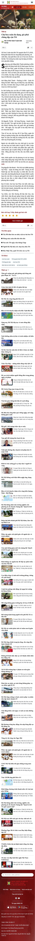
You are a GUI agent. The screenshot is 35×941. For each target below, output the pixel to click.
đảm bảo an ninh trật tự (8, 265)
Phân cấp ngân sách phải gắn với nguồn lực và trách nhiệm (16, 535)
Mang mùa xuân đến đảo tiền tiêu (14, 238)
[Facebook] (16, 898)
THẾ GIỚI (31, 7)
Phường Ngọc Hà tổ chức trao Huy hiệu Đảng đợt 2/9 (16, 831)
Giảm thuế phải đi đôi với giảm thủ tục (14, 287)
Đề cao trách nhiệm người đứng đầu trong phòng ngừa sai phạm (17, 376)
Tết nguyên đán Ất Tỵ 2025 (19, 259)
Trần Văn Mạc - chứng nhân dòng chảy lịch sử (16, 363)
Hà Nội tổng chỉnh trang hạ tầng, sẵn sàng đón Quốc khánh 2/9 (16, 643)
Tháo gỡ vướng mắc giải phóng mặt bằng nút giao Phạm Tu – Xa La (16, 274)
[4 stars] (13, 215)
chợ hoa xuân (5, 259)
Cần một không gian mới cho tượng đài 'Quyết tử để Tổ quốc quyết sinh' (16, 549)
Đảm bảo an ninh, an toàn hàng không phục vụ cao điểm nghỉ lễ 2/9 (16, 684)
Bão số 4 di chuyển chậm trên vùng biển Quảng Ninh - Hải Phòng (17, 492)
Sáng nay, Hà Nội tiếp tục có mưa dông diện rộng (15, 323)
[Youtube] (19, 898)
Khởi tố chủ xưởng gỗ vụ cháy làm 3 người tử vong (16, 464)
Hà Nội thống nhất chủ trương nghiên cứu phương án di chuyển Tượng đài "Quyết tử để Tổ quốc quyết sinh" (16, 507)
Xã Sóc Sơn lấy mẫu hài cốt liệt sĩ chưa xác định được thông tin (17, 351)
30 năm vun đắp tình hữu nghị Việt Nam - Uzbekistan (15, 859)
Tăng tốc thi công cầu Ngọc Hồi (11, 738)
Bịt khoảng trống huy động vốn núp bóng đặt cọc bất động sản (17, 725)
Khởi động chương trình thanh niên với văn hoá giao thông (17, 790)
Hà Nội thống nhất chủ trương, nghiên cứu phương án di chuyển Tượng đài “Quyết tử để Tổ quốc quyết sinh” (16, 805)
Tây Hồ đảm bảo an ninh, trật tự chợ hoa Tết (18, 234)
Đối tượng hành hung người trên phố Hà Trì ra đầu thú (16, 615)
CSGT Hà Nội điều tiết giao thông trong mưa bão (16, 764)
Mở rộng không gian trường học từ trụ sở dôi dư (17, 603)
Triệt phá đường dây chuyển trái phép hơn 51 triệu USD (16, 451)
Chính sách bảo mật (27, 889)
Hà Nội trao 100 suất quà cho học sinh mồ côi (16, 818)
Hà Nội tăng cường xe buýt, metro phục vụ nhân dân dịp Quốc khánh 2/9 (17, 698)
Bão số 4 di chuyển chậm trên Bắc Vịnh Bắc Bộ (16, 310)
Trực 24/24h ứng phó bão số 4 (11, 777)
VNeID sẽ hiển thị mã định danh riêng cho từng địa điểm (17, 845)
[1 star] (2, 215)
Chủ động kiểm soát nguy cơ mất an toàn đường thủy (17, 712)
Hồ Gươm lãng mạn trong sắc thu (12, 389)
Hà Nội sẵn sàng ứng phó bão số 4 (12, 299)
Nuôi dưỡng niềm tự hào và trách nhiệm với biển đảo (17, 337)
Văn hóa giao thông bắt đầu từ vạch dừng (15, 401)
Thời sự (3, 31)
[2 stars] (6, 215)
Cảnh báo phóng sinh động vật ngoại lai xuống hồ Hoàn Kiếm (16, 590)
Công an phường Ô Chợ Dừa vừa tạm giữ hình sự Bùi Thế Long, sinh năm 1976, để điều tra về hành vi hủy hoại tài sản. (23, 442)
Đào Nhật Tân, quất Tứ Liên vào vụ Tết (16, 251)
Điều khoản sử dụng (15, 889)
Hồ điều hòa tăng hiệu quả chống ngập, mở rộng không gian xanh (17, 413)
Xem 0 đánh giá (17, 221)
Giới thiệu (5, 889)
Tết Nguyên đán (6, 262)
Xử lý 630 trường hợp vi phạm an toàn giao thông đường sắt (15, 670)
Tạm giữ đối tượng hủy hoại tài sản (13, 438)
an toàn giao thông (22, 265)
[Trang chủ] (12, 7)
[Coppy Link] (31, 47)
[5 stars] (16, 215)
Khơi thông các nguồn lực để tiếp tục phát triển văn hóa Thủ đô (17, 562)
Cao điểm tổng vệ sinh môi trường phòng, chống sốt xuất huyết (17, 576)
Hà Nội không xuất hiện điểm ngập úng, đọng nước (16, 478)
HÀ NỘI (24, 7)
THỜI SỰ (17, 7)
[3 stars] (9, 215)
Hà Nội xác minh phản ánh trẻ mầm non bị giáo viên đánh (17, 629)
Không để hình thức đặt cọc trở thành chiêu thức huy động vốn (17, 657)
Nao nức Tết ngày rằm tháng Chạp (14, 242)
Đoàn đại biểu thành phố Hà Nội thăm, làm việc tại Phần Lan (17, 521)
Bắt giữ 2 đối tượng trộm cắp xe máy (13, 426)
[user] (32, 2)
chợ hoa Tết (16, 262)
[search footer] (3, 875)
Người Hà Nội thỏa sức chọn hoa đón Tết (16, 247)
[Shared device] (28, 47)
